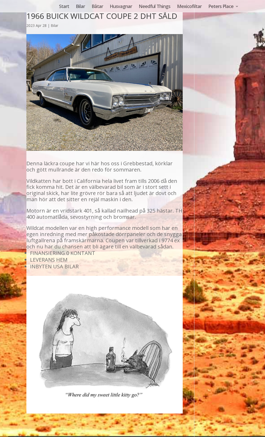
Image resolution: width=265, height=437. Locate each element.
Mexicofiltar (189, 6)
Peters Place (220, 6)
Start (64, 6)
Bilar (80, 6)
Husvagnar (121, 6)
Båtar (97, 6)
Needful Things (154, 6)
